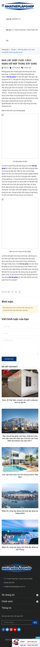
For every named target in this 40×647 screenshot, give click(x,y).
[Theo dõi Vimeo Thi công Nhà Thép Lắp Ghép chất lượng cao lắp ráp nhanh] (19, 629)
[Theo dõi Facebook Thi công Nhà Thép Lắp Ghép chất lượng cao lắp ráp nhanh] (3, 629)
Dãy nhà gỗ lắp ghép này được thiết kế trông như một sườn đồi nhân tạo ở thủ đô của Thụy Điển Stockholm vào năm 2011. (20, 438)
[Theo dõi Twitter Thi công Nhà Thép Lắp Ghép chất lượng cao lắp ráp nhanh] (7, 629)
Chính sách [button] (7, 601)
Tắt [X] (38, 637)
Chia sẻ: (4, 292)
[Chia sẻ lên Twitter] (12, 292)
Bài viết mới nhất (10, 367)
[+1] (19, 292)
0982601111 (13, 19)
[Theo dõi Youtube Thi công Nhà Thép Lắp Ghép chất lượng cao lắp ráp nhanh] (15, 629)
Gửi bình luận (9, 359)
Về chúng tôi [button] (8, 595)
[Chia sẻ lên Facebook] (9, 292)
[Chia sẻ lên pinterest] (16, 292)
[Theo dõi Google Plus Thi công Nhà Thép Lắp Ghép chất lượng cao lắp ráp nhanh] (11, 629)
